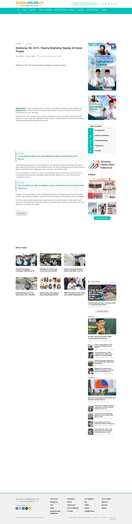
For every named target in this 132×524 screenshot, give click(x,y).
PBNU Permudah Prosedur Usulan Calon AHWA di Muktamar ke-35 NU (74, 294)
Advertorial (71, 505)
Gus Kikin (98, 150)
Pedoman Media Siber (85, 517)
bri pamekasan (100, 130)
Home (19, 44)
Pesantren (91, 377)
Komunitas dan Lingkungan (55, 512)
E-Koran (92, 175)
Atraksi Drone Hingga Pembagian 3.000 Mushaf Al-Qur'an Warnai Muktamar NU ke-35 (104, 407)
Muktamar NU (21, 110)
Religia (72, 10)
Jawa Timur (54, 499)
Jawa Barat (71, 499)
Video (52, 508)
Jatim (24, 10)
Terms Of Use (112, 517)
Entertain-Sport (92, 10)
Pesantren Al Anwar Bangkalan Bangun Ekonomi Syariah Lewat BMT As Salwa (103, 415)
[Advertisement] (66, 27)
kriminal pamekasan (101, 140)
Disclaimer (95, 517)
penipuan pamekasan (102, 135)
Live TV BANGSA (73, 508)
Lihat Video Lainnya (102, 311)
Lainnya (103, 10)
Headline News (90, 511)
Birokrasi (49, 10)
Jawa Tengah (106, 499)
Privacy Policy (103, 517)
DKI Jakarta (54, 502)
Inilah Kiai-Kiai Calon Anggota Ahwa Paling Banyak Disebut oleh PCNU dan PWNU (49, 294)
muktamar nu (22, 213)
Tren (51, 505)
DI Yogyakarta (89, 499)
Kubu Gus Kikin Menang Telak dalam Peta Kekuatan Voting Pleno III (103, 346)
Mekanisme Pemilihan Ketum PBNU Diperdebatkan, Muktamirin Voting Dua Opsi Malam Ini (104, 370)
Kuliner (87, 508)
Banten (69, 502)
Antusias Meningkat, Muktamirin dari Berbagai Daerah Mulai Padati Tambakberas (104, 362)
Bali (86, 502)
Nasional (32, 10)
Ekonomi (80, 10)
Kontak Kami (112, 519)
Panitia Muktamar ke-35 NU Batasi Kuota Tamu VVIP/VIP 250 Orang (26, 294)
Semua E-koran (102, 218)
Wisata (104, 508)
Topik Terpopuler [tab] (96, 126)
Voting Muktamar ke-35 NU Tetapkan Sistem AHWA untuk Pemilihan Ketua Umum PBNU (103, 354)
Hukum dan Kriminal (60, 10)
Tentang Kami (73, 517)
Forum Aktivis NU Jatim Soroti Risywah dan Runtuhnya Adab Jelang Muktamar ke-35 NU (103, 430)
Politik (41, 10)
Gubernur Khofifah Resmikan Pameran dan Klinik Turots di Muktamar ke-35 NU (73, 271)
